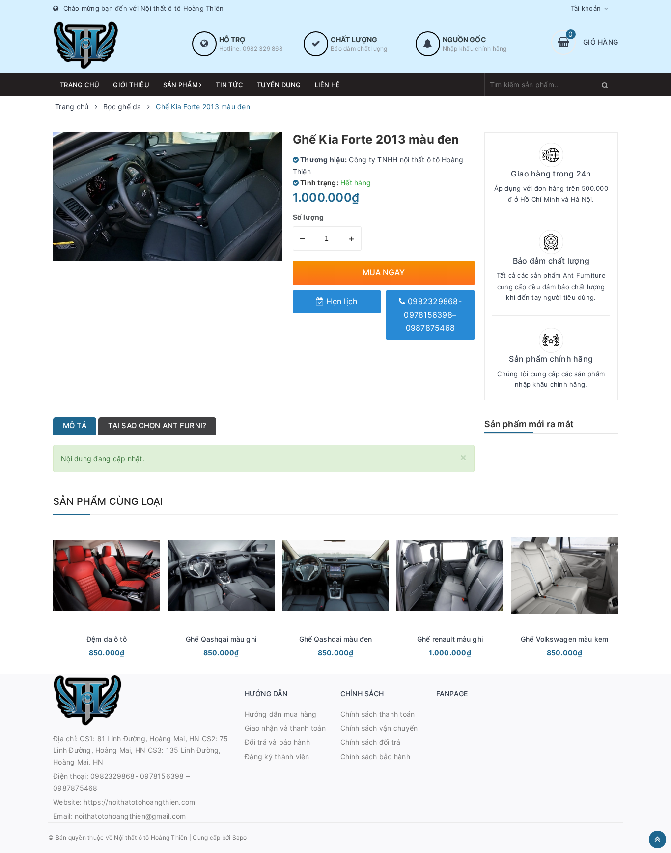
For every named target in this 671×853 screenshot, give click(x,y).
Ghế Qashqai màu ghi (221, 639)
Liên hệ (327, 84)
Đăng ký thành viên (277, 756)
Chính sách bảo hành (375, 756)
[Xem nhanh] (117, 654)
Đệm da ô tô (106, 639)
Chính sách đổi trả (370, 742)
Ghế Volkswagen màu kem (564, 639)
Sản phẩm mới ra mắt (529, 424)
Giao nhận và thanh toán (285, 728)
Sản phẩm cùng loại (108, 501)
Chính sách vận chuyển (379, 728)
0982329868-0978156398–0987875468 (433, 314)
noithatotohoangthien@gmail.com (130, 816)
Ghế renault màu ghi (450, 639)
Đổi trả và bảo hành (277, 742)
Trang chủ (79, 84)
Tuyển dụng (279, 84)
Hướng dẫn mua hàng (281, 714)
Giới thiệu (131, 84)
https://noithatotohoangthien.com (139, 802)
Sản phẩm (181, 84)
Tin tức (229, 84)
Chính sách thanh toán (377, 714)
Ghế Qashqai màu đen (335, 639)
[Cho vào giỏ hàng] (93, 654)
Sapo (239, 837)
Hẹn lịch (340, 301)
